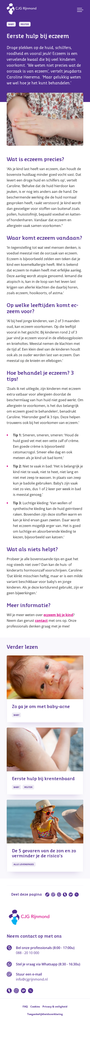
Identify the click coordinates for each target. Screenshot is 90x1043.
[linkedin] (71, 894)
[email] (53, 894)
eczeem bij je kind (58, 615)
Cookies (35, 1006)
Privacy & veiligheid (54, 1006)
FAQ (25, 1006)
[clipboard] (47, 894)
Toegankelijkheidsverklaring (45, 1014)
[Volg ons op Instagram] (16, 990)
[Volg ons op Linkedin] (23, 990)
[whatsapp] (59, 894)
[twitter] (77, 894)
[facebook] (65, 894)
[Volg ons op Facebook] (9, 990)
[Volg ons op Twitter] (30, 990)
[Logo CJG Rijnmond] (30, 926)
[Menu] (80, 10)
